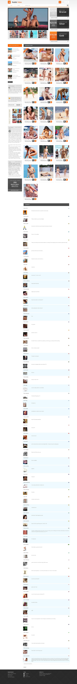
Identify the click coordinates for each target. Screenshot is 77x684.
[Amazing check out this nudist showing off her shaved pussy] (31, 55)
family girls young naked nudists (14, 164)
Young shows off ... (43, 82)
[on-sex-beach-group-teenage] (10, 57)
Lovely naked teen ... (43, 179)
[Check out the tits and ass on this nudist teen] (46, 132)
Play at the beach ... (27, 82)
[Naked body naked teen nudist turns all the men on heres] (46, 151)
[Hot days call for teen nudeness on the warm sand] (62, 55)
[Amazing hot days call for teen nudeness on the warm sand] (46, 113)
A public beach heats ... (43, 101)
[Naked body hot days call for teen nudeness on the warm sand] (62, 113)
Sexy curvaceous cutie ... (28, 179)
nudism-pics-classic (15, 48)
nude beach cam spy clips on (13, 173)
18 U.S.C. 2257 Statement (12, 673)
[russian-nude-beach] (10, 70)
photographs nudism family (15, 167)
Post (25, 667)
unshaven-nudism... (15, 75)
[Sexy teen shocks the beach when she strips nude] (31, 132)
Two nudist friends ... (59, 159)
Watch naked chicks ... (28, 101)
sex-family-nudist (11, 175)
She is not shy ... (27, 159)
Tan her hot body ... (59, 179)
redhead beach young (12, 168)
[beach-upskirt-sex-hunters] (10, 50)
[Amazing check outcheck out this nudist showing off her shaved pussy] (46, 55)
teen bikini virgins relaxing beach (14, 166)
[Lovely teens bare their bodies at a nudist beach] (31, 113)
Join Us (18, 5)
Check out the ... (42, 140)
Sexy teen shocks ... (27, 140)
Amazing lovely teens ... (59, 101)
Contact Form (42, 675)
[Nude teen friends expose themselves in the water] (31, 190)
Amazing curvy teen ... (59, 82)
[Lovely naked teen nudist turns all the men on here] (46, 171)
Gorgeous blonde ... (59, 140)
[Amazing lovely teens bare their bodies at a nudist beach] (62, 93)
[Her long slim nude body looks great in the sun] (31, 74)
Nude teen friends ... (27, 198)
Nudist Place (27, 676)
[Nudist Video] (15, 2)
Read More (14, 51)
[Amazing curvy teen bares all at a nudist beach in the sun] (62, 74)
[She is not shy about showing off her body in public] (31, 151)
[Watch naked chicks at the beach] (31, 93)
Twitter (26, 675)
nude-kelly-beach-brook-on (16, 55)
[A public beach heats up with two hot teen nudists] (46, 93)
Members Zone (27, 5)
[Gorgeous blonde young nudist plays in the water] (62, 132)
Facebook (27, 673)
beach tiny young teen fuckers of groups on (14, 170)
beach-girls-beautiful (16, 61)
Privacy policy (10, 675)
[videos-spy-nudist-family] (10, 63)
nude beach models (17, 174)
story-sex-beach (12, 176)
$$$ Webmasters (10, 674)
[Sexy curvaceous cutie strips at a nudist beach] (31, 171)
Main (11, 5)
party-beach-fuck (17, 176)
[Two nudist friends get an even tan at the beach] (62, 151)
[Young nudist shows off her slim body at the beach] (46, 74)
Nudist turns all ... (42, 159)
